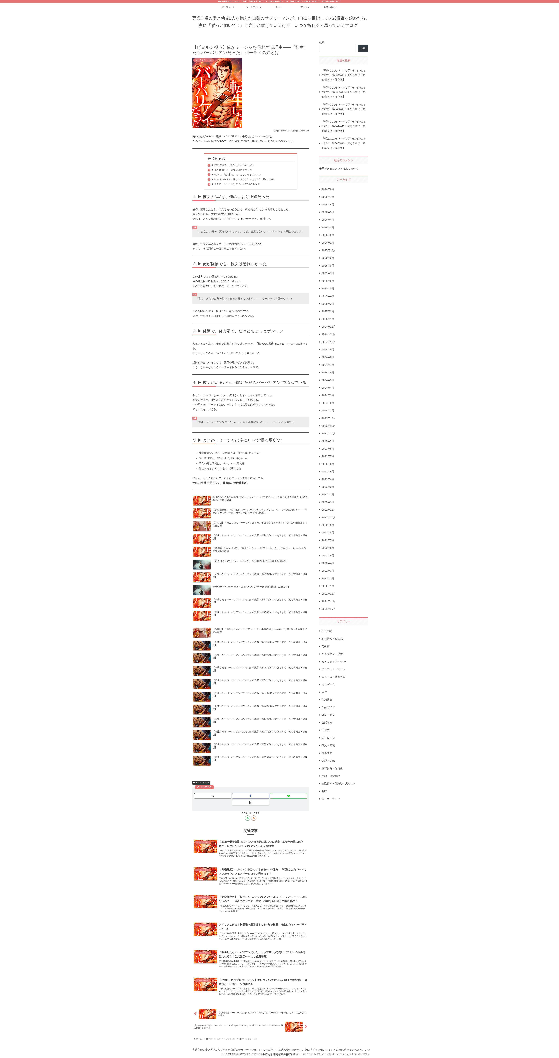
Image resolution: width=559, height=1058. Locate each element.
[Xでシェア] (212, 795)
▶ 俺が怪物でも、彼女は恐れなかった (232, 169)
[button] (250, 802)
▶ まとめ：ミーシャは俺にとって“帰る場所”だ (236, 184)
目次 (214, 158)
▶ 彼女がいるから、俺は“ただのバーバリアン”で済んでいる (243, 179)
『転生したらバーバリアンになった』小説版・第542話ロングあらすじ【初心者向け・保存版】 (344, 109)
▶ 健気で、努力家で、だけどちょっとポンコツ (236, 174)
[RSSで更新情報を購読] (253, 818)
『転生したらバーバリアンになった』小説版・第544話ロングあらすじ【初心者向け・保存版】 (344, 75)
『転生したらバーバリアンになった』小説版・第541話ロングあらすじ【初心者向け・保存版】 (344, 126)
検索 (321, 42)
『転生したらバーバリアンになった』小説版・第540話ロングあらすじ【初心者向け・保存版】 (344, 143)
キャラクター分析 (203, 782)
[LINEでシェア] (288, 795)
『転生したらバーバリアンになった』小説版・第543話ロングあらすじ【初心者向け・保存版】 (344, 92)
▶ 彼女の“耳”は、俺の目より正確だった (232, 165)
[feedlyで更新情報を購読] (247, 818)
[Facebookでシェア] (250, 795)
